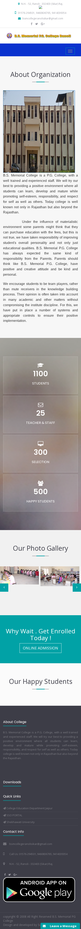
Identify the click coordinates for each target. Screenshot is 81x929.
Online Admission (40, 648)
